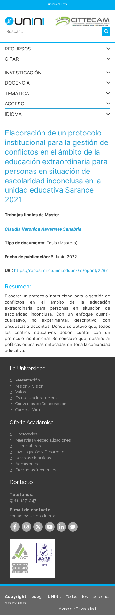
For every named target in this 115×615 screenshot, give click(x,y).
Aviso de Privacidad (77, 608)
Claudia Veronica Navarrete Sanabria (43, 229)
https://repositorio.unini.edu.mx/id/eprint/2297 (61, 270)
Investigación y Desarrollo (39, 452)
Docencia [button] (17, 83)
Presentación (27, 380)
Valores (22, 391)
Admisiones (26, 463)
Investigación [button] (23, 73)
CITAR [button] (12, 59)
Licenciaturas (28, 445)
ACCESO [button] (14, 104)
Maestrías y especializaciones (43, 440)
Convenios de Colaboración (40, 403)
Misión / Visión (29, 386)
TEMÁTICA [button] (17, 93)
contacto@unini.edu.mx (32, 515)
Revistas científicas (33, 458)
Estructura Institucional (37, 398)
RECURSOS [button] (18, 49)
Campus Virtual (30, 409)
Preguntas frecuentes (35, 469)
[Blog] (73, 527)
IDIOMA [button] (13, 114)
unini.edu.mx (57, 4)
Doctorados (26, 434)
